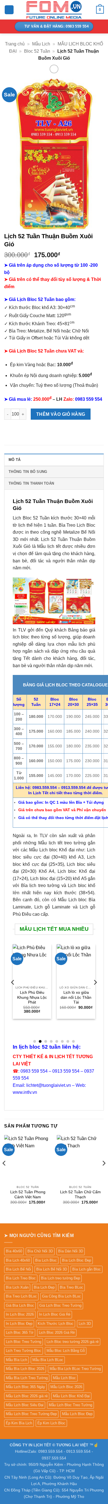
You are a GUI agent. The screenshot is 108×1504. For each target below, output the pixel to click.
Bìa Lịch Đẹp (44, 1287)
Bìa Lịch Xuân (17, 1287)
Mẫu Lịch (41, 44)
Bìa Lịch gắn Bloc (86, 1269)
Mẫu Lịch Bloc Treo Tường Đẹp (31, 1414)
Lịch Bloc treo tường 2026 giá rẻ (73, 1342)
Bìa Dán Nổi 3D (70, 1251)
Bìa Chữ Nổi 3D (40, 1251)
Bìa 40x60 (14, 1251)
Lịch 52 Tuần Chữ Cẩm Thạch (80, 1194)
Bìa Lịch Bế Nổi (18, 1269)
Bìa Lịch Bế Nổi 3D (51, 1269)
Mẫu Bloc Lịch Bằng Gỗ (66, 1351)
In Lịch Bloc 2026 (20, 1314)
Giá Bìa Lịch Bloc (20, 1305)
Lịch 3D (85, 1323)
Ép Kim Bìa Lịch (19, 1423)
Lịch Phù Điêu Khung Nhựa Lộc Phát (32, 997)
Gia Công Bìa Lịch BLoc (61, 1296)
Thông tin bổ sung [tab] (28, 472)
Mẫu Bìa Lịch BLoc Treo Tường (75, 1369)
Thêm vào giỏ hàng (60, 414)
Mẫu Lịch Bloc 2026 (66, 1387)
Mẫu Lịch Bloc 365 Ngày (25, 1387)
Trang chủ (15, 44)
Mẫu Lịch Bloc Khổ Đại (71, 1396)
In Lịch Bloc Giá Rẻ (54, 1314)
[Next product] (54, 69)
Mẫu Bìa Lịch (16, 1360)
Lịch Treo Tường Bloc (23, 1351)
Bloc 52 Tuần (37, 51)
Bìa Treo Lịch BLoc (21, 1296)
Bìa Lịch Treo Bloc (21, 1278)
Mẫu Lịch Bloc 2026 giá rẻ (27, 1396)
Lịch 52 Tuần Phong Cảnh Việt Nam (27, 1194)
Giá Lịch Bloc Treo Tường (60, 1305)
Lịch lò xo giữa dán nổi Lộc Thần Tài (76, 997)
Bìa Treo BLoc (71, 1287)
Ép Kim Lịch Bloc (51, 1423)
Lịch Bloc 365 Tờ (20, 1332)
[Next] (95, 993)
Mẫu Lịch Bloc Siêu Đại (24, 1405)
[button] (9, 9)
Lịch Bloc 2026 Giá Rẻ (57, 1332)
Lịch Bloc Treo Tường (23, 1342)
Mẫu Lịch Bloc (64, 1378)
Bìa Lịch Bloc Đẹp (76, 1260)
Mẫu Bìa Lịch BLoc (47, 1360)
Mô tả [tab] (14, 460)
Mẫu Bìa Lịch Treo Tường (27, 1378)
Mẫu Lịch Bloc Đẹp (77, 1414)
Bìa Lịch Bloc (46, 1260)
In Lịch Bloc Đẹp (19, 1323)
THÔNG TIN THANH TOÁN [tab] (31, 483)
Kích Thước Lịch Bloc (55, 1323)
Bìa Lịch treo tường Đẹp (60, 1278)
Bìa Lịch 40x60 (18, 1260)
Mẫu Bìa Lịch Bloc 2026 (25, 1369)
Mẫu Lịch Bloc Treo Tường (70, 1405)
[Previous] (13, 993)
